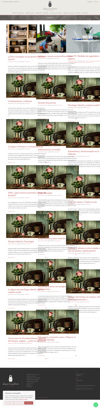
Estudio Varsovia (44, 397)
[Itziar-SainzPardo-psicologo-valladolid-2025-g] (50, 1)
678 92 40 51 (16, 1)
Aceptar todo (29, 403)
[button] (96, 405)
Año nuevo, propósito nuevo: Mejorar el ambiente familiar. (57, 338)
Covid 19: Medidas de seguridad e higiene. (83, 57)
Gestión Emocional (47, 102)
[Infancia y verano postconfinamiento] (57, 38)
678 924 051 (79, 380)
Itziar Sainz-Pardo (13, 61)
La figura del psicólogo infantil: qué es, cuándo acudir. (26, 291)
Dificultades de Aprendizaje (80, 39)
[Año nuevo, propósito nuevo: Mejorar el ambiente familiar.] (57, 322)
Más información (41, 72)
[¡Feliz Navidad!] (57, 178)
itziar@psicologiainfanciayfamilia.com (85, 385)
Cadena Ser (27, 40)
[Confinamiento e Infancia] (27, 86)
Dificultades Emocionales (91, 39)
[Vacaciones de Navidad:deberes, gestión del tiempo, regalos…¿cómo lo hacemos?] (27, 323)
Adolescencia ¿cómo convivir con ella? (56, 238)
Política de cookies (23, 399)
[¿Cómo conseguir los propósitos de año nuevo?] (27, 38)
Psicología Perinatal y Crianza (79, 62)
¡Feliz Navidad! (45, 193)
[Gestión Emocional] (57, 87)
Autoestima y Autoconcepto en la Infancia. (83, 152)
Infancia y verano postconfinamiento (55, 56)
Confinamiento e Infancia (20, 101)
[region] (19, 398)
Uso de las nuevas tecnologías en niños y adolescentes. (57, 288)
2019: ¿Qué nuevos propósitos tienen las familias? (27, 194)
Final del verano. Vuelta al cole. (82, 202)
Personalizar (9, 403)
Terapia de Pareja (89, 40)
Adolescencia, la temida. (49, 149)
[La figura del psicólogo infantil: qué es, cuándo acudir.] (27, 274)
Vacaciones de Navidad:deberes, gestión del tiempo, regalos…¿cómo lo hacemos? (27, 339)
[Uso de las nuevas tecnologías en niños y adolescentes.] (57, 271)
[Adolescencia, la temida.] (57, 134)
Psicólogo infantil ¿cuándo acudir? (84, 105)
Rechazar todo (18, 403)
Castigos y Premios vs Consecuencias (25, 146)
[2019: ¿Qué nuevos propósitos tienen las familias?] (27, 177)
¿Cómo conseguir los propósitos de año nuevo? (26, 58)
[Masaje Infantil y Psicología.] (27, 226)
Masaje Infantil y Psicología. (21, 241)
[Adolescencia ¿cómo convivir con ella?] (57, 223)
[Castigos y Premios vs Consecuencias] (27, 131)
